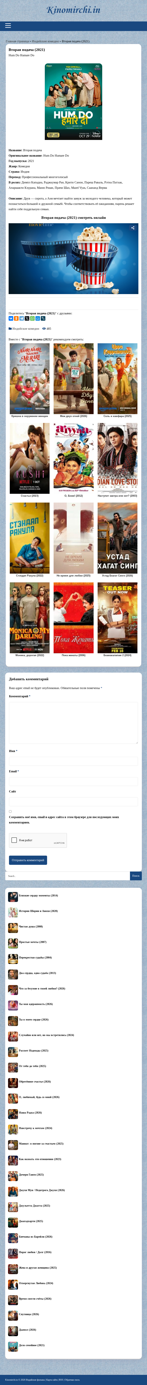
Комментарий (19, 696)
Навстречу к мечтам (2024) (35, 1128)
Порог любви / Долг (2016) (35, 1252)
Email (14, 771)
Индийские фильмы (35, 1379)
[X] (27, 318)
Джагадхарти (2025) (31, 1221)
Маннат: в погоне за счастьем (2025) (41, 1143)
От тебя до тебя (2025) (32, 1066)
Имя (13, 751)
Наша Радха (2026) (30, 1112)
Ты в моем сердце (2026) (34, 1019)
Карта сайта (51, 1379)
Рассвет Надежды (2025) (33, 1050)
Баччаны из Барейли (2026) (35, 1236)
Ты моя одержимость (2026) (36, 1004)
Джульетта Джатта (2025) (34, 1205)
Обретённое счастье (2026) (35, 1081)
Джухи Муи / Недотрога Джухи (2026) (42, 1190)
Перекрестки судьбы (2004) (35, 957)
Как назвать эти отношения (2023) (40, 1159)
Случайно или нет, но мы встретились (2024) (46, 1035)
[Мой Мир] (37, 318)
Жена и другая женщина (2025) (38, 1267)
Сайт (12, 791)
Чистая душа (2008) (31, 926)
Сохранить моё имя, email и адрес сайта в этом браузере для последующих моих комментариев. (64, 819)
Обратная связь (72, 1379)
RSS (61, 1379)
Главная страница (17, 41)
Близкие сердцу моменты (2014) (38, 895)
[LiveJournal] (43, 318)
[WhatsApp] (32, 318)
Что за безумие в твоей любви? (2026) (42, 988)
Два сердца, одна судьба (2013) (37, 973)
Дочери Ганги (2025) (31, 1174)
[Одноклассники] (16, 318)
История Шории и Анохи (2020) (38, 911)
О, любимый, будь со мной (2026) (39, 1097)
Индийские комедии (45, 41)
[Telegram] (21, 318)
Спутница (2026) (29, 1314)
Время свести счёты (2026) (35, 1298)
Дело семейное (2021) (32, 1345)
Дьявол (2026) (27, 1329)
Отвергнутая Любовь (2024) (36, 1283)
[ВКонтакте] (11, 318)
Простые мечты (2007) (33, 942)
